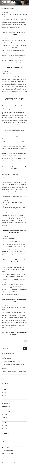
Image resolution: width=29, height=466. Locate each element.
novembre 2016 (6, 406)
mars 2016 (4, 428)
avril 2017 (4, 392)
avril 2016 (4, 425)
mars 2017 (4, 395)
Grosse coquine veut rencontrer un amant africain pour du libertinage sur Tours (13, 269)
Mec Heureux (9, 2)
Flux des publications (7, 447)
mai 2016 (4, 422)
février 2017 (5, 398)
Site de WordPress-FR (7, 453)
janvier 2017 (5, 400)
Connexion (4, 445)
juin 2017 (4, 387)
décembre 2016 (6, 403)
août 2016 (4, 414)
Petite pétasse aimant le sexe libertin (13, 106)
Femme (4, 436)
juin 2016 (4, 420)
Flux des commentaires (7, 450)
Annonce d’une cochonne (10, 174)
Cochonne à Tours (7, 73)
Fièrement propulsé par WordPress (9, 462)
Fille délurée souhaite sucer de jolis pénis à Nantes (14, 364)
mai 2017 (4, 389)
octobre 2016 (5, 409)
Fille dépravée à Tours (9, 238)
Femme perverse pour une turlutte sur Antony (13, 361)
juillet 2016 (4, 417)
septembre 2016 (6, 411)
